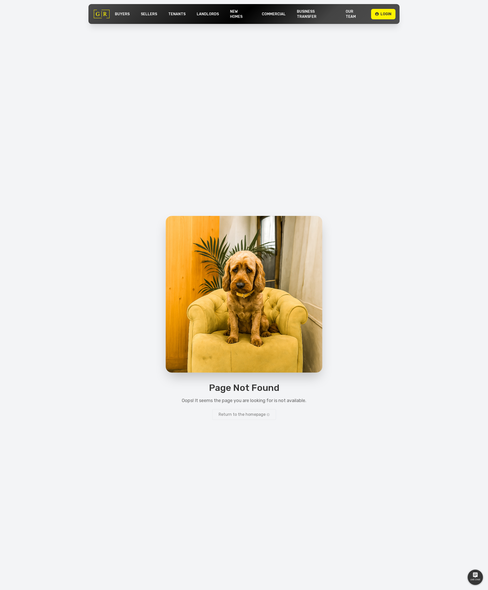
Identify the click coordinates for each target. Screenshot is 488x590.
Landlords (208, 14)
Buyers (122, 14)
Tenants (177, 14)
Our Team (351, 14)
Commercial (274, 14)
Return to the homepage (243, 414)
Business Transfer (306, 14)
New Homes (236, 14)
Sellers (149, 14)
